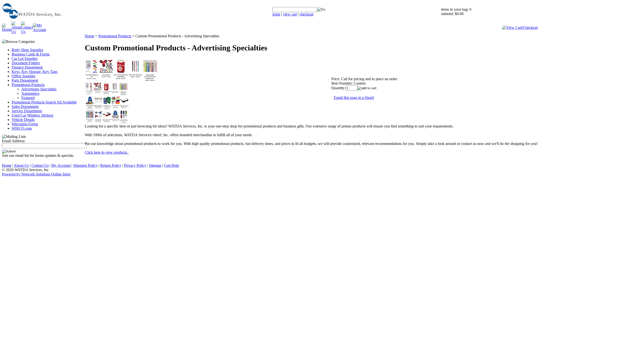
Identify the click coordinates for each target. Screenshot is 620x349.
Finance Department (27, 67)
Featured (28, 98)
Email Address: (13, 141)
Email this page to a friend (354, 97)
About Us (21, 165)
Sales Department (25, 106)
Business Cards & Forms (31, 54)
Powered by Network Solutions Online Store (36, 174)
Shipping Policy (85, 165)
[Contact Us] (27, 32)
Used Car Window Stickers (32, 115)
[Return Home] (44, 20)
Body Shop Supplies (27, 50)
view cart (290, 14)
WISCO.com (22, 128)
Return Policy (110, 165)
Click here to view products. (107, 152)
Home (89, 36)
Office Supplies (23, 76)
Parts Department (25, 80)
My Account (60, 165)
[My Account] (39, 30)
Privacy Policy (135, 165)
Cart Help (171, 165)
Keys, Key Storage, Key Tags (34, 72)
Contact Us (40, 165)
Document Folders (26, 63)
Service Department (27, 111)
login (276, 14)
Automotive (30, 93)
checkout (306, 14)
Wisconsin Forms (25, 124)
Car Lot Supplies (25, 58)
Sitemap (155, 165)
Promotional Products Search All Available (44, 102)
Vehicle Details (23, 120)
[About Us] (16, 32)
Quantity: (338, 88)
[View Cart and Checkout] (520, 27)
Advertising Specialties (38, 89)
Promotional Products (28, 85)
